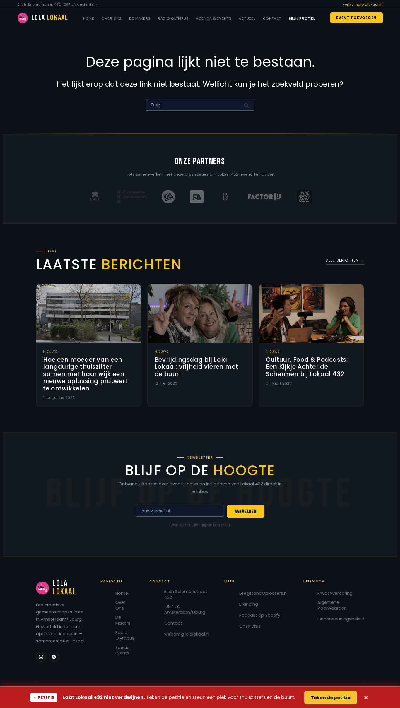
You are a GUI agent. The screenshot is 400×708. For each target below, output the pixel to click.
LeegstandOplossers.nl (263, 593)
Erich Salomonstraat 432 (185, 594)
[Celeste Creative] (225, 196)
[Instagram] (41, 657)
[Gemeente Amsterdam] (132, 196)
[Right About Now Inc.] (304, 196)
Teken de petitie (331, 698)
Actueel (247, 18)
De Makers (140, 18)
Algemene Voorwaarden (332, 605)
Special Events (123, 650)
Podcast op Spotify (259, 615)
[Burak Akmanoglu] (197, 196)
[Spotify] (54, 657)
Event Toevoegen (356, 17)
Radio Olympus (173, 18)
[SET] (95, 196)
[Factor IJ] (264, 196)
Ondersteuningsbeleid (340, 619)
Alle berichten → (345, 260)
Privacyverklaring (335, 593)
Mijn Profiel (302, 18)
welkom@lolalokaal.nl (362, 4)
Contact (272, 18)
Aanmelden (246, 512)
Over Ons (112, 18)
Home (88, 18)
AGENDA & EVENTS (213, 18)
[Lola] (168, 196)
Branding (248, 604)
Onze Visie (250, 626)
